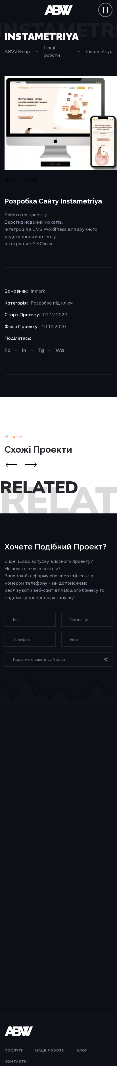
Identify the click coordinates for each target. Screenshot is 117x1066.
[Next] (30, 180)
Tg (40, 350)
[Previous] (11, 180)
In (24, 350)
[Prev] (11, 464)
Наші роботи (52, 51)
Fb (8, 350)
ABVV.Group (17, 51)
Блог (82, 1050)
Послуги (14, 1050)
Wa (59, 350)
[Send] (105, 659)
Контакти (16, 1061)
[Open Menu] (12, 10)
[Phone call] (105, 10)
